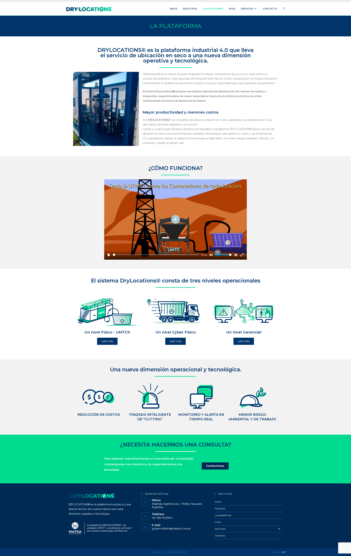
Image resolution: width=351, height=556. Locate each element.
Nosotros (220, 508)
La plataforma (223, 515)
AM (283, 552)
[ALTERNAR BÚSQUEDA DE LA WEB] (284, 9)
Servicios (220, 528)
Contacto (220, 535)
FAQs (218, 522)
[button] (77, 109)
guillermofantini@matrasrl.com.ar (171, 528)
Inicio (218, 501)
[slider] (156, 255)
